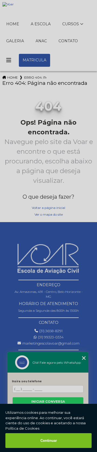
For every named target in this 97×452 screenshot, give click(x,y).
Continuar (48, 441)
